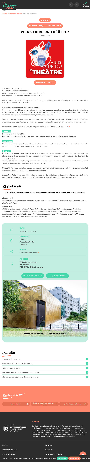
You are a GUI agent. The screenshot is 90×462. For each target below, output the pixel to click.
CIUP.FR (5, 445)
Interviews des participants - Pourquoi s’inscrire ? (21, 372)
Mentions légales (9, 450)
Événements (12, 13)
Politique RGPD (8, 454)
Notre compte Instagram (11, 368)
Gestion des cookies (54, 454)
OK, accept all (62, 458)
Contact (49, 445)
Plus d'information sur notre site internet (17, 363)
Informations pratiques (45, 83)
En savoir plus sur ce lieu (32, 276)
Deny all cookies (74, 458)
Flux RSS (48, 450)
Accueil (4, 13)
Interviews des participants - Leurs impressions (20, 377)
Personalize (86, 458)
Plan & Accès (59, 276)
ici (38, 253)
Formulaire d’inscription (11, 359)
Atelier (19, 13)
